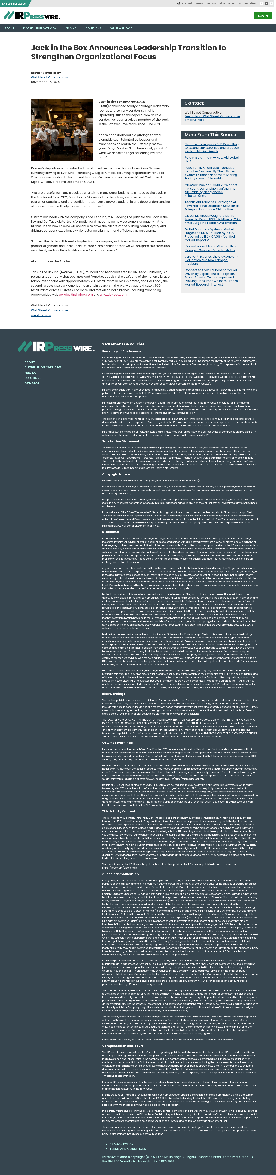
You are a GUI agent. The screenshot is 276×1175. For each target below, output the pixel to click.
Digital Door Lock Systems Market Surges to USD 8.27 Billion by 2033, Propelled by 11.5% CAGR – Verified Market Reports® (210, 234)
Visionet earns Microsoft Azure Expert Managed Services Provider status (212, 248)
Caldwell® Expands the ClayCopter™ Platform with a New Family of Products (211, 260)
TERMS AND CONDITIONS (128, 1149)
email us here (41, 315)
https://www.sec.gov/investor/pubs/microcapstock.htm (172, 778)
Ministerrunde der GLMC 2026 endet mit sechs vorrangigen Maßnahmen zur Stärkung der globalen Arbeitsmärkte (211, 190)
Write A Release (121, 28)
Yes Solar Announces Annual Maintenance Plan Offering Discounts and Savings (219, 3)
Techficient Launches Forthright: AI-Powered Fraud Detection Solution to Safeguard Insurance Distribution (212, 205)
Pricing (71, 28)
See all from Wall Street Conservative (212, 116)
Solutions (93, 28)
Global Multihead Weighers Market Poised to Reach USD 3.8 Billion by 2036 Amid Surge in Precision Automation (213, 219)
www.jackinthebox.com (76, 294)
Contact (32, 383)
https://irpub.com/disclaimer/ (119, 867)
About (9, 28)
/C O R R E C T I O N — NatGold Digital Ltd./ (212, 159)
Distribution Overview (39, 28)
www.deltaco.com (113, 294)
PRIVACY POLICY (121, 1144)
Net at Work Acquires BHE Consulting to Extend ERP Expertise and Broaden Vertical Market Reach (212, 147)
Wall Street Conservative (49, 77)
